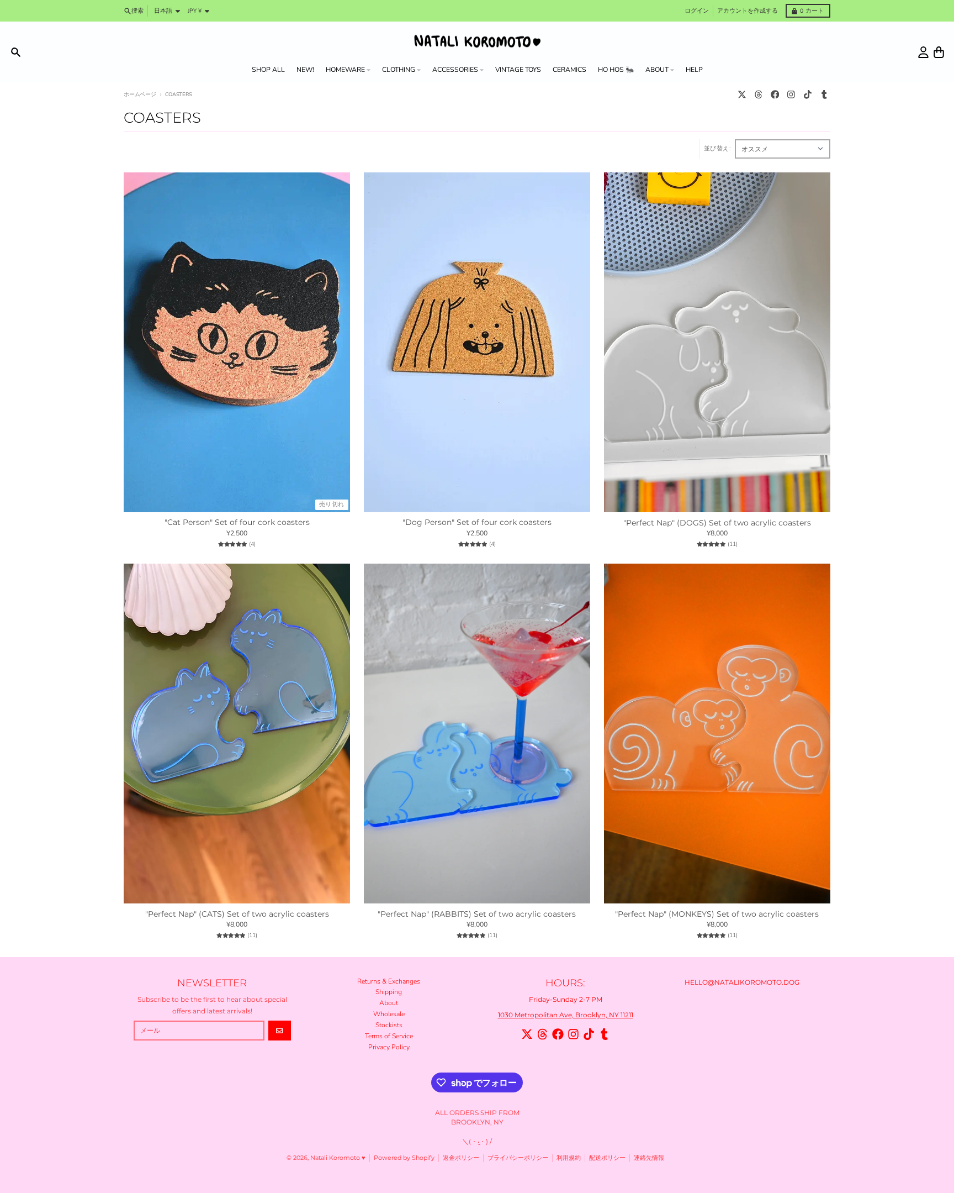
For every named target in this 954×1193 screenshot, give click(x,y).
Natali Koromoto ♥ (337, 1158)
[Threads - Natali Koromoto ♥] (758, 94)
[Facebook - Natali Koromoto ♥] (774, 94)
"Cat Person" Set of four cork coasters (237, 522)
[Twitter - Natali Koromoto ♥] (742, 94)
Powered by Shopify (404, 1158)
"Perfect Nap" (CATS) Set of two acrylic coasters (237, 914)
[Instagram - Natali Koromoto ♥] (791, 94)
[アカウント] (923, 52)
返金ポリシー (461, 1158)
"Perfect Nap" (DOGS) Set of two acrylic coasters (717, 523)
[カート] (939, 52)
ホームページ (140, 94)
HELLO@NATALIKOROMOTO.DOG (742, 982)
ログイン (697, 11)
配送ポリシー (607, 1158)
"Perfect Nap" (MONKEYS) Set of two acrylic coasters (717, 914)
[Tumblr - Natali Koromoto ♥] (824, 94)
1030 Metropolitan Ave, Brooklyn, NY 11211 (565, 1015)
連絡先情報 (649, 1158)
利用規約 (568, 1158)
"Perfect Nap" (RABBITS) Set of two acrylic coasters (477, 914)
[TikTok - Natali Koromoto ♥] (808, 94)
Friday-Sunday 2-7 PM (565, 999)
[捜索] (16, 52)
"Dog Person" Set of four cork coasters (477, 522)
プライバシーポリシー (517, 1158)
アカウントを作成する (747, 11)
